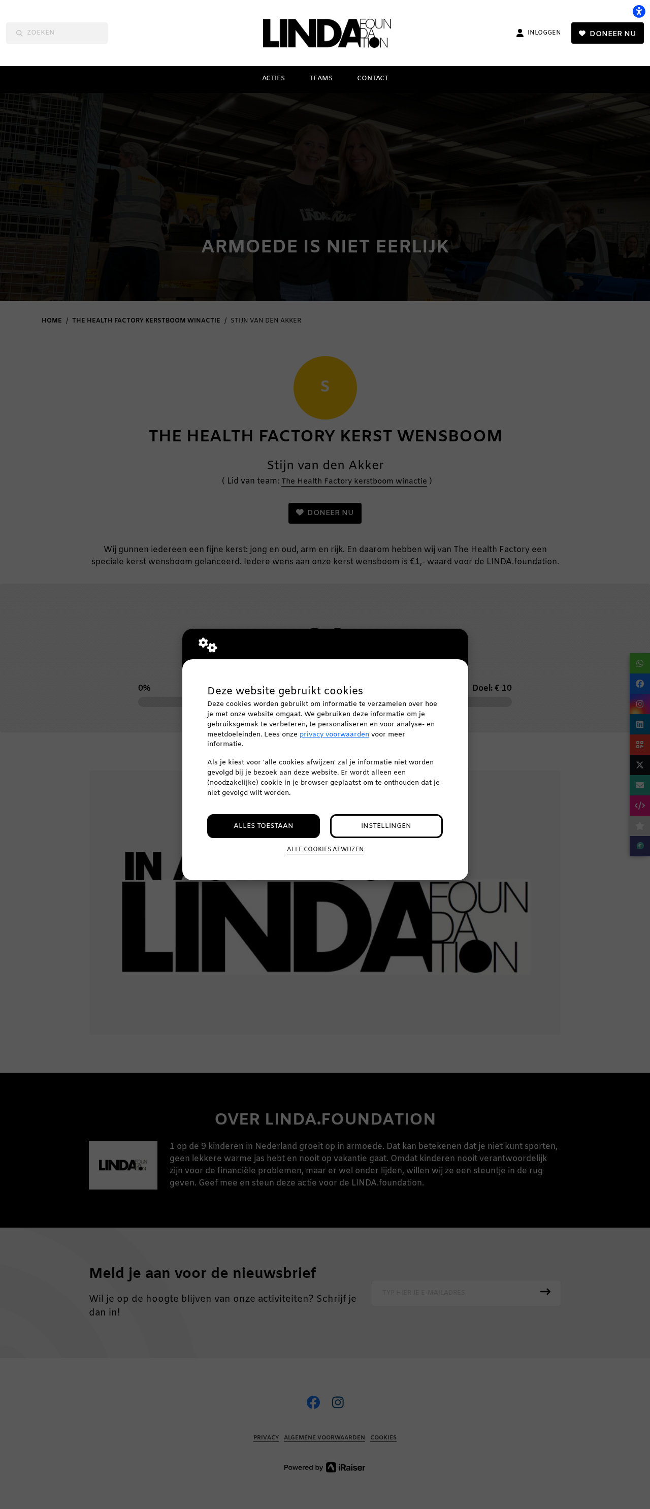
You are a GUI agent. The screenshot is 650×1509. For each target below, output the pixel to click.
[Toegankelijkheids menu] (639, 11)
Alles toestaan (264, 826)
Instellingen (386, 826)
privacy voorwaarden (334, 734)
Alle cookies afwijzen (325, 850)
